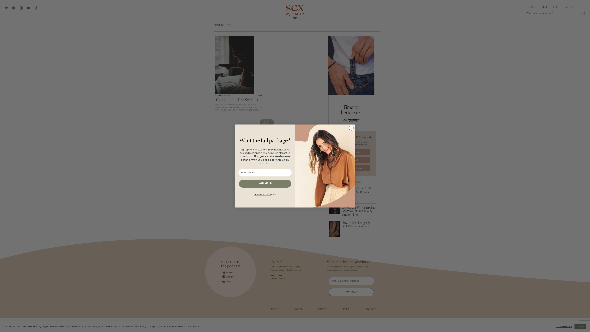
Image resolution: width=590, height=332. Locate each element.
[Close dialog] (351, 128)
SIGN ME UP (265, 183)
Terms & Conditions (262, 195)
